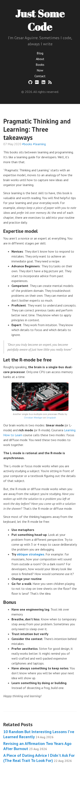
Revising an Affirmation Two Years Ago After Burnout (37, 746)
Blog (40, 53)
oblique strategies (30, 554)
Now (40, 70)
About (40, 59)
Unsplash (51, 417)
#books (27, 144)
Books (40, 64)
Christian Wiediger (33, 417)
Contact (40, 76)
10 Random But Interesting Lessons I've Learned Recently (38, 734)
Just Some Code (40, 19)
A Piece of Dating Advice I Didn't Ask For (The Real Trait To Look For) (39, 758)
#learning (39, 144)
